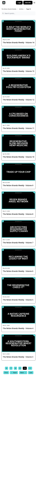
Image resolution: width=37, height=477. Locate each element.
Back (15, 373)
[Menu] (34, 2)
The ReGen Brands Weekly (9, 9)
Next (22, 373)
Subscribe (28, 3)
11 (30, 368)
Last (30, 373)
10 (25, 368)
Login (19, 3)
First (6, 373)
